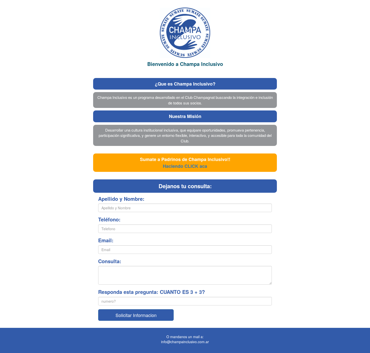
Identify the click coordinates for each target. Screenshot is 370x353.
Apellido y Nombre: (121, 198)
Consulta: (109, 261)
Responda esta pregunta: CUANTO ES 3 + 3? (151, 291)
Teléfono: (109, 219)
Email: (106, 240)
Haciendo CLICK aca (185, 166)
